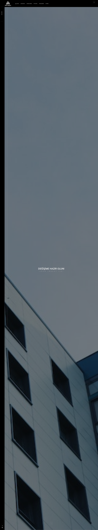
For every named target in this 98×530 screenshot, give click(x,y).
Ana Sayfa (17, 3)
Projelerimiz (41, 3)
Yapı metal (35, 3)
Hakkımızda (23, 3)
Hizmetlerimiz (29, 3)
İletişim (47, 3)
